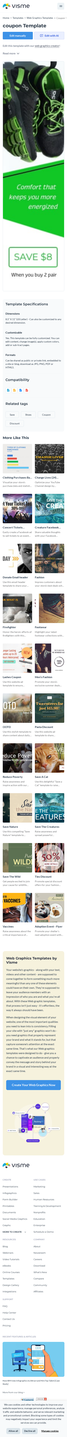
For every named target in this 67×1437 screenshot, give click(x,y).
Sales (36, 1193)
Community (40, 1285)
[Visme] (16, 6)
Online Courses (11, 1272)
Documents (9, 1212)
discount (15, 423)
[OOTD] (17, 708)
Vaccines (8, 926)
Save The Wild (11, 876)
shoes (28, 414)
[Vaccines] (17, 907)
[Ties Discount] (49, 857)
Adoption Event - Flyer (49, 926)
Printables (8, 1206)
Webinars (8, 1252)
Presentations (10, 1186)
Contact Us (9, 1319)
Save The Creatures (47, 826)
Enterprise (39, 1225)
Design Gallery (11, 1285)
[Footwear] (49, 608)
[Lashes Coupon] (17, 658)
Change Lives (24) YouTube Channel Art (48, 477)
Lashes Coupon (12, 677)
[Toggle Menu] (60, 6)
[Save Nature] (17, 808)
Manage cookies (50, 1430)
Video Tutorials (11, 1259)
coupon (46, 414)
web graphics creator (47, 45)
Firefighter (9, 627)
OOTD (7, 726)
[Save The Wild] (17, 857)
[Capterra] (28, 1399)
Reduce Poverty (13, 776)
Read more (9, 53)
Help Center (9, 1312)
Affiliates (38, 1291)
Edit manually (18, 35)
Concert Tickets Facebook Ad (13, 527)
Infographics (9, 1193)
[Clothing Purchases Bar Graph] (17, 458)
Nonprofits (39, 1212)
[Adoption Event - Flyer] (49, 907)
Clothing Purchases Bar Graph (17, 477)
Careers (38, 1259)
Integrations (9, 1291)
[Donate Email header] (17, 558)
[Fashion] (49, 558)
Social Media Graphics (15, 1219)
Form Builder (10, 1199)
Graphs (6, 1225)
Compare (39, 1278)
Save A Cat (41, 776)
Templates (8, 1278)
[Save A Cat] (49, 758)
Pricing (7, 1325)
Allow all (13, 1430)
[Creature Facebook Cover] (49, 508)
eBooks (7, 1265)
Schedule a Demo (44, 1231)
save (12, 414)
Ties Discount (43, 876)
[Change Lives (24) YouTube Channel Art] (49, 458)
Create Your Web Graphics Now (33, 1085)
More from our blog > (14, 1392)
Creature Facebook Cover (47, 527)
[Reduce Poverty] (17, 758)
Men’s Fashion (43, 677)
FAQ (5, 1306)
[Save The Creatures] (49, 808)
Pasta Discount (44, 726)
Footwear (41, 627)
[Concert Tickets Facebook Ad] (17, 508)
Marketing (39, 1186)
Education (39, 1219)
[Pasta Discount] (49, 708)
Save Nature (10, 826)
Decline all (29, 1430)
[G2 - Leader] (41, 1399)
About (37, 1246)
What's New (40, 1272)
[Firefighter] (17, 608)
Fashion (39, 577)
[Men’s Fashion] (49, 658)
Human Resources (44, 1199)
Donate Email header (15, 577)
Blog (5, 1246)
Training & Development (47, 1206)
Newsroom (40, 1252)
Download (39, 1265)
